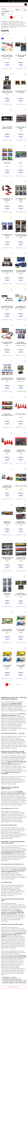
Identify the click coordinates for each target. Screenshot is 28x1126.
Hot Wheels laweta (6, 882)
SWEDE (20, 130)
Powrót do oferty (13, 987)
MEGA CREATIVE (7, 58)
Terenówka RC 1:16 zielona (9, 977)
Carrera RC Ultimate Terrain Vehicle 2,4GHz (14, 982)
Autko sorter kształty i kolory (9, 825)
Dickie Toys (20, 381)
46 (22, 17)
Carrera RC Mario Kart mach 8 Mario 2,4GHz (14, 981)
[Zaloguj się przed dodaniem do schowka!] (11, 38)
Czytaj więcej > (12, 27)
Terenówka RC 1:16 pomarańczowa (11, 979)
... (18, 17)
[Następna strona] (25, 17)
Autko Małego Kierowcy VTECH (9, 808)
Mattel (20, 58)
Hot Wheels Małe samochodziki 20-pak (12, 864)
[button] (7, 11)
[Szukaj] (25, 4)
